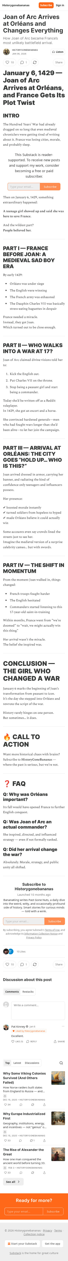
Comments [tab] (12, 991)
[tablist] (19, 991)
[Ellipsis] (63, 1026)
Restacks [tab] (27, 991)
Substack (15, 1253)
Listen (59, 52)
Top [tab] (7, 1063)
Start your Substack (24, 1243)
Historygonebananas (25, 50)
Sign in (60, 5)
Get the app (52, 1243)
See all (10, 1182)
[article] (34, 1089)
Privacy (47, 1230)
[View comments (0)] (21, 1104)
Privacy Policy (33, 937)
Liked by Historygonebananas (30, 1030)
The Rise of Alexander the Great (23, 1152)
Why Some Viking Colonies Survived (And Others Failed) (24, 1078)
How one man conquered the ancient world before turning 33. (24, 1161)
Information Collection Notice (41, 933)
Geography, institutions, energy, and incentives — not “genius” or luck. (24, 1125)
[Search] (61, 1063)
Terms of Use (52, 930)
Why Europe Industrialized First (24, 1116)
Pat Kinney (18, 1026)
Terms (58, 1230)
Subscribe (46, 5)
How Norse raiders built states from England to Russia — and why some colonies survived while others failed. (22, 1089)
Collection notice (34, 1234)
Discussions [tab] (32, 1063)
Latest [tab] (17, 1063)
